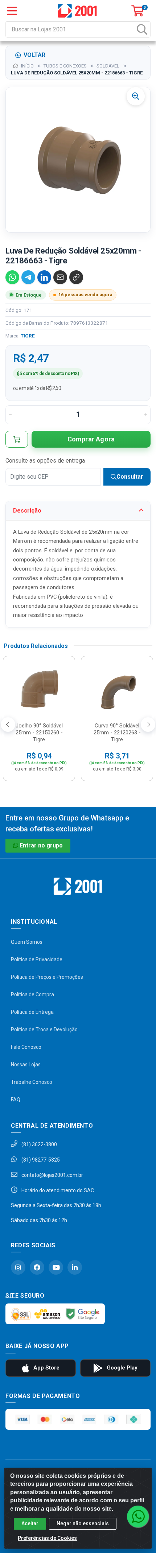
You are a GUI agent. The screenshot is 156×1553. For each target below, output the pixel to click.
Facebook (37, 1267)
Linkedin (74, 1267)
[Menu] (12, 11)
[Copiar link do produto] (76, 277)
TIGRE (28, 336)
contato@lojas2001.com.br (51, 1175)
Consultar (129, 476)
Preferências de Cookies (47, 1538)
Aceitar (29, 1523)
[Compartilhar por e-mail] (60, 277)
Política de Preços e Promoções (47, 977)
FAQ (15, 1099)
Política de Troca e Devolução (44, 1029)
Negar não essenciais (83, 1523)
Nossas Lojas (26, 1064)
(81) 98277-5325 (40, 1160)
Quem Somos (26, 942)
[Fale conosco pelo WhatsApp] (138, 1516)
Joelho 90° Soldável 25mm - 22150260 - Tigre (39, 732)
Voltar (34, 54)
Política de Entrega (32, 1012)
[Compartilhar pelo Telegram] (28, 277)
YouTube (56, 1267)
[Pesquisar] (142, 29)
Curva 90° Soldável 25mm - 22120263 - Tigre (117, 732)
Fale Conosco (26, 1047)
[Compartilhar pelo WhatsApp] (12, 277)
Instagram (18, 1267)
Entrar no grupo (41, 845)
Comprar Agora (91, 439)
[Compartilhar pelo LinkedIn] (44, 277)
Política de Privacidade (36, 959)
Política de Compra (32, 994)
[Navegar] (8, 724)
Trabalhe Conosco (31, 1082)
